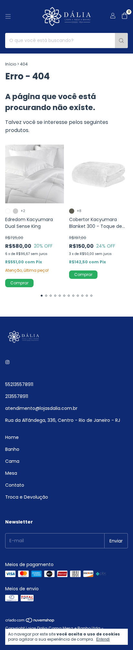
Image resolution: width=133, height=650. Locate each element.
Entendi (103, 639)
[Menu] (8, 16)
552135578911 (19, 384)
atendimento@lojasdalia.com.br (41, 408)
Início (10, 64)
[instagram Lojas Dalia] (7, 362)
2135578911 (16, 396)
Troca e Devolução (26, 497)
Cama (12, 461)
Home (12, 437)
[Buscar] (121, 40)
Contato (14, 485)
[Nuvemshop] (30, 622)
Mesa (11, 473)
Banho (12, 449)
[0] (124, 16)
